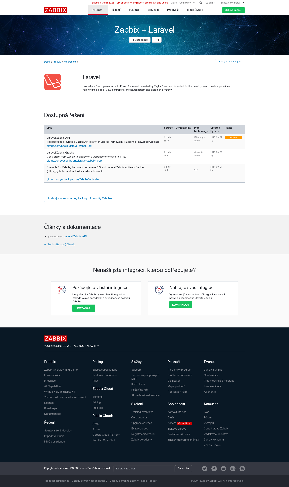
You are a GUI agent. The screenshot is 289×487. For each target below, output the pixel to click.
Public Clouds (103, 416)
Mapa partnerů (176, 386)
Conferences (212, 375)
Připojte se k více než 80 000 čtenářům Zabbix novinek (77, 468)
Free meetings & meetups (219, 380)
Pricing (97, 362)
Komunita (211, 404)
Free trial (97, 407)
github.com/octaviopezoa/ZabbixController (73, 179)
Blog (206, 412)
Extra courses (139, 428)
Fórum (208, 417)
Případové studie (54, 436)
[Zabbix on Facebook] (214, 468)
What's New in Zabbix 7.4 (59, 391)
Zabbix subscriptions (104, 369)
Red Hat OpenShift (103, 440)
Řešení (49, 422)
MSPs (174, 2)
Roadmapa (50, 408)
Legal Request (149, 480)
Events (209, 362)
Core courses (139, 417)
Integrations (70, 61)
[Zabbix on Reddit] (223, 468)
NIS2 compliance (54, 441)
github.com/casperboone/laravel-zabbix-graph (75, 160)
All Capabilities (52, 386)
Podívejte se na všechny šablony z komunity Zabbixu (80, 198)
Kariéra (179, 423)
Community (185, 2)
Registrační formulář (143, 434)
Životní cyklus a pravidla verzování (65, 397)
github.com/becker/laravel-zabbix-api (69, 146)
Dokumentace (52, 413)
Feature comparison (104, 375)
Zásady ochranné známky (183, 439)
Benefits (97, 396)
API (157, 39)
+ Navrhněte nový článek (59, 244)
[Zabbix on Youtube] (242, 468)
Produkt (57, 61)
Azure (96, 429)
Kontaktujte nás (177, 412)
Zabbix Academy (141, 439)
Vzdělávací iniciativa (216, 434)
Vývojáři (209, 423)
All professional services (146, 395)
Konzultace (138, 384)
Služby (136, 362)
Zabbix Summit (213, 369)
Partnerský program (179, 369)
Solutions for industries (58, 430)
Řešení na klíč (139, 389)
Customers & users (179, 434)
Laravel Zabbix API (75, 236)
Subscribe (183, 468)
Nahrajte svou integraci (230, 61)
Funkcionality (52, 375)
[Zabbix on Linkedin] (232, 468)
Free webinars (212, 386)
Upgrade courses (141, 423)
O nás (171, 417)
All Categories (140, 39)
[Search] (201, 3)
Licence (49, 402)
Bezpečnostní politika (57, 480)
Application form (177, 391)
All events (210, 391)
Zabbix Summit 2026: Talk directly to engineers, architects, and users (130, 2)
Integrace (50, 380)
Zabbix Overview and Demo (61, 369)
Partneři (174, 362)
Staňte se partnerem (180, 375)
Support (136, 369)
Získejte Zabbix (234, 10)
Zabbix (55, 10)
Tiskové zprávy (177, 428)
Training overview (142, 412)
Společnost (176, 404)
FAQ (95, 380)
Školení (137, 404)
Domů (47, 61)
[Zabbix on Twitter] (204, 468)
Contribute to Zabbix (216, 428)
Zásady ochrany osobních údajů (89, 480)
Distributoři (174, 380)
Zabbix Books (212, 445)
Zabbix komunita (214, 439)
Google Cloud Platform (106, 434)
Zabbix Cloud (102, 389)
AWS (95, 423)
